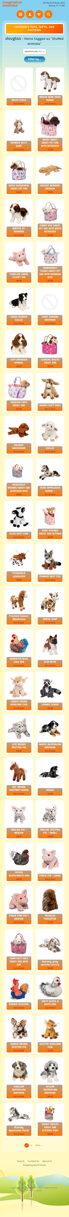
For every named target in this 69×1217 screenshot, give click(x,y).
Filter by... (34, 59)
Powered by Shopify (34, 1190)
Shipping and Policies (34, 1165)
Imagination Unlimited (12, 4)
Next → (39, 1145)
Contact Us (33, 1161)
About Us (47, 1161)
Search (21, 1161)
